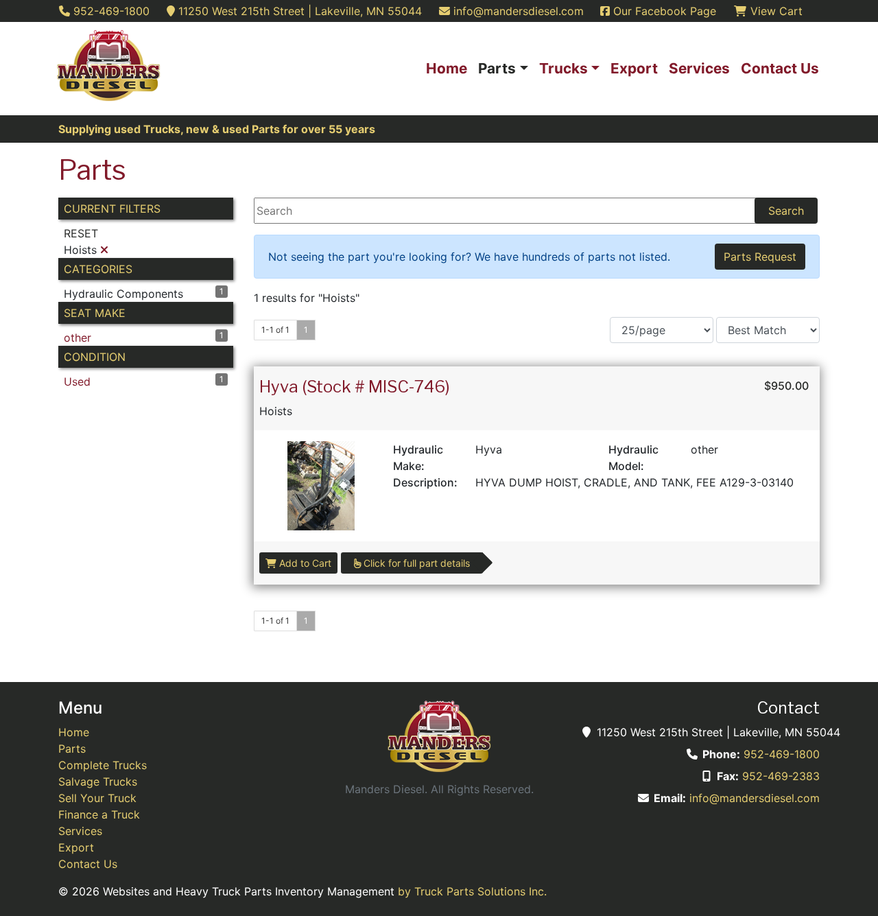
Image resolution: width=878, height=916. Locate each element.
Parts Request (760, 256)
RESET (81, 233)
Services (80, 831)
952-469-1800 (782, 754)
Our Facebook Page (663, 11)
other (77, 337)
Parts (72, 748)
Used (77, 381)
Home (73, 732)
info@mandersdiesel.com (754, 798)
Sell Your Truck (97, 798)
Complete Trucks (102, 765)
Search (786, 211)
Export (76, 847)
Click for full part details (415, 563)
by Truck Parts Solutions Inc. (472, 891)
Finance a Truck (99, 814)
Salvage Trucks (97, 781)
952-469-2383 (781, 776)
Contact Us (87, 864)
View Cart (775, 11)
